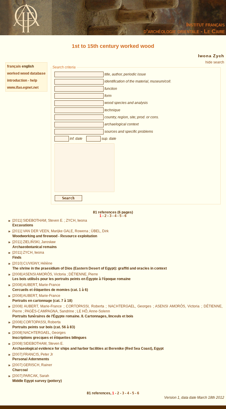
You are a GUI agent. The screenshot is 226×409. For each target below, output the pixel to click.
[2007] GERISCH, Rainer (32, 365)
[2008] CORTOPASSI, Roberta (36, 322)
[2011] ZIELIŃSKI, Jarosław (34, 242)
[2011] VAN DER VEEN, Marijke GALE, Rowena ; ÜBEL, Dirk (60, 231)
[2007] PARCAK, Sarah (30, 376)
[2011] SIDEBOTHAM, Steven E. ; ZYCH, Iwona (49, 220)
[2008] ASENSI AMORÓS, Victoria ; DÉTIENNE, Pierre (55, 274)
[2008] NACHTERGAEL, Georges (39, 333)
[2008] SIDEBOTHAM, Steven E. (38, 343)
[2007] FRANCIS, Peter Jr (32, 354)
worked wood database (26, 73)
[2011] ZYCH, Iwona (28, 252)
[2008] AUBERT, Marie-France (36, 285)
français (14, 66)
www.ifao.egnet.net (23, 87)
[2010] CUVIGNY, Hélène (32, 263)
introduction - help (22, 80)
